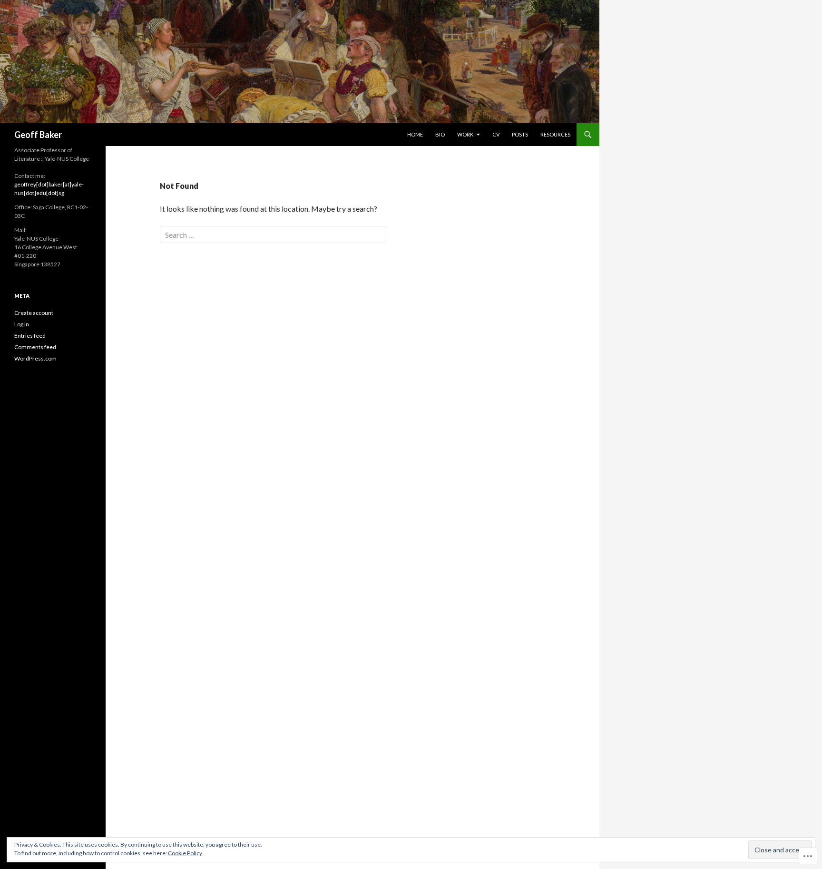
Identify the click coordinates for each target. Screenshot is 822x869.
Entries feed (30, 335)
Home (415, 134)
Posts (520, 134)
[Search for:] (272, 234)
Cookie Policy (185, 853)
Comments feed (35, 347)
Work (465, 134)
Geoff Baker (38, 134)
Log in (21, 324)
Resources (555, 134)
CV (495, 134)
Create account (33, 312)
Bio (440, 134)
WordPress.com (35, 358)
